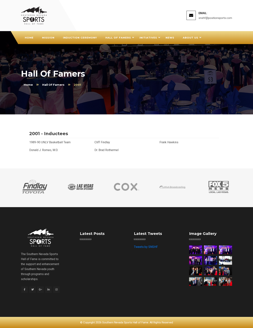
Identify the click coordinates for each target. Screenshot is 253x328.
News (170, 37)
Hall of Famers (118, 37)
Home (29, 37)
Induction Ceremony (80, 37)
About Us (190, 37)
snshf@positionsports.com (215, 18)
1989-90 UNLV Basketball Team (50, 142)
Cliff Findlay (102, 142)
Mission (48, 37)
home (28, 84)
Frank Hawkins (168, 142)
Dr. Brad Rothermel (106, 150)
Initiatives (148, 37)
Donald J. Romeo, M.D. (43, 150)
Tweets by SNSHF (146, 247)
